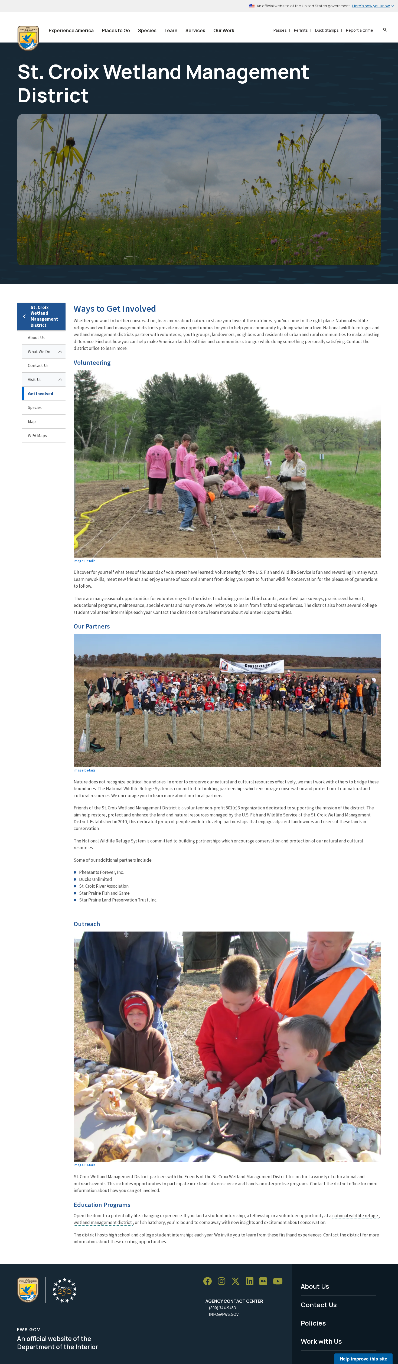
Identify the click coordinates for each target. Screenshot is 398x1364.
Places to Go (116, 30)
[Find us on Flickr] (265, 1281)
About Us (36, 337)
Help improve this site (363, 1358)
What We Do (39, 351)
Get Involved (40, 393)
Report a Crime (359, 30)
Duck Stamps (327, 30)
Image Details (85, 560)
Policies (313, 1323)
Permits (301, 30)
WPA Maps (37, 435)
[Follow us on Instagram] (223, 1281)
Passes (280, 30)
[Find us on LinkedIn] (251, 1281)
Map (32, 421)
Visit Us (34, 379)
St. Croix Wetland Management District (44, 316)
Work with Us (321, 1341)
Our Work (223, 30)
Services (195, 30)
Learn (171, 30)
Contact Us (38, 365)
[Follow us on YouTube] (279, 1281)
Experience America (71, 30)
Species (147, 30)
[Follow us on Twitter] (237, 1281)
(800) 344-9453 (222, 1307)
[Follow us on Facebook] (209, 1281)
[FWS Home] (28, 38)
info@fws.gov (224, 1314)
